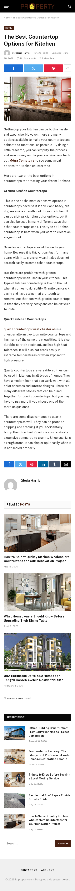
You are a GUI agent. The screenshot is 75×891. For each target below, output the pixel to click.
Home (7, 17)
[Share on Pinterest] (53, 68)
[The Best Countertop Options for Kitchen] (37, 99)
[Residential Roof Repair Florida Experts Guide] (14, 800)
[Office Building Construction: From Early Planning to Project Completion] (14, 733)
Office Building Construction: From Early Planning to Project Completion (49, 732)
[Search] (69, 6)
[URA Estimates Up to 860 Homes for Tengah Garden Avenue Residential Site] (37, 652)
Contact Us (29, 870)
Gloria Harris (22, 53)
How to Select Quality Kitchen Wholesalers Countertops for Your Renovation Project (48, 820)
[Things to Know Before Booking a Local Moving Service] (14, 779)
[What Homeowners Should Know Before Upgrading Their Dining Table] (37, 592)
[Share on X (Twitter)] (33, 68)
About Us (47, 870)
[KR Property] (37, 6)
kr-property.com (59, 879)
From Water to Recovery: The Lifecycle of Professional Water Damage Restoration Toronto (50, 755)
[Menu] (6, 6)
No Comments (28, 58)
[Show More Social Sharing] (67, 68)
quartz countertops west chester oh (30, 329)
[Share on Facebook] (13, 68)
